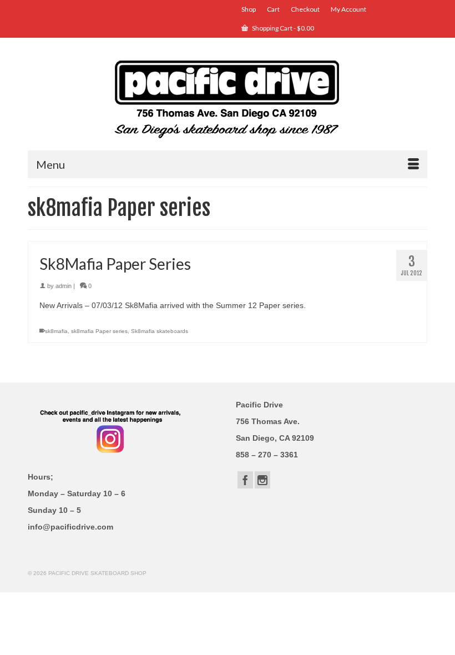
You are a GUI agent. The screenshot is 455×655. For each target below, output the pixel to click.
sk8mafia (56, 331)
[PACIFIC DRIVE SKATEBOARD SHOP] (227, 98)
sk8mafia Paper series (99, 331)
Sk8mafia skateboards (159, 331)
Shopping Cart (282, 28)
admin (63, 286)
